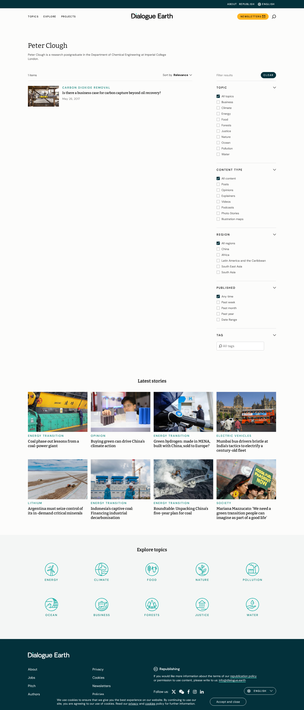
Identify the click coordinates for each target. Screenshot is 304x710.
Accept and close (228, 702)
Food (152, 580)
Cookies (98, 677)
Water (253, 615)
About (232, 4)
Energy (51, 580)
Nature (202, 580)
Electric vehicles (234, 436)
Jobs (31, 677)
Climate (101, 580)
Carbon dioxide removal (86, 87)
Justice (202, 615)
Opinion (98, 436)
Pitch (32, 686)
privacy (133, 703)
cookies (150, 703)
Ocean (51, 615)
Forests (152, 615)
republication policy (243, 676)
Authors (34, 694)
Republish (247, 4)
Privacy (98, 669)
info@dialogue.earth (232, 680)
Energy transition (46, 436)
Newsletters (251, 16)
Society (224, 503)
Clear (268, 75)
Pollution (252, 580)
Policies (98, 694)
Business (101, 615)
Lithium (35, 503)
